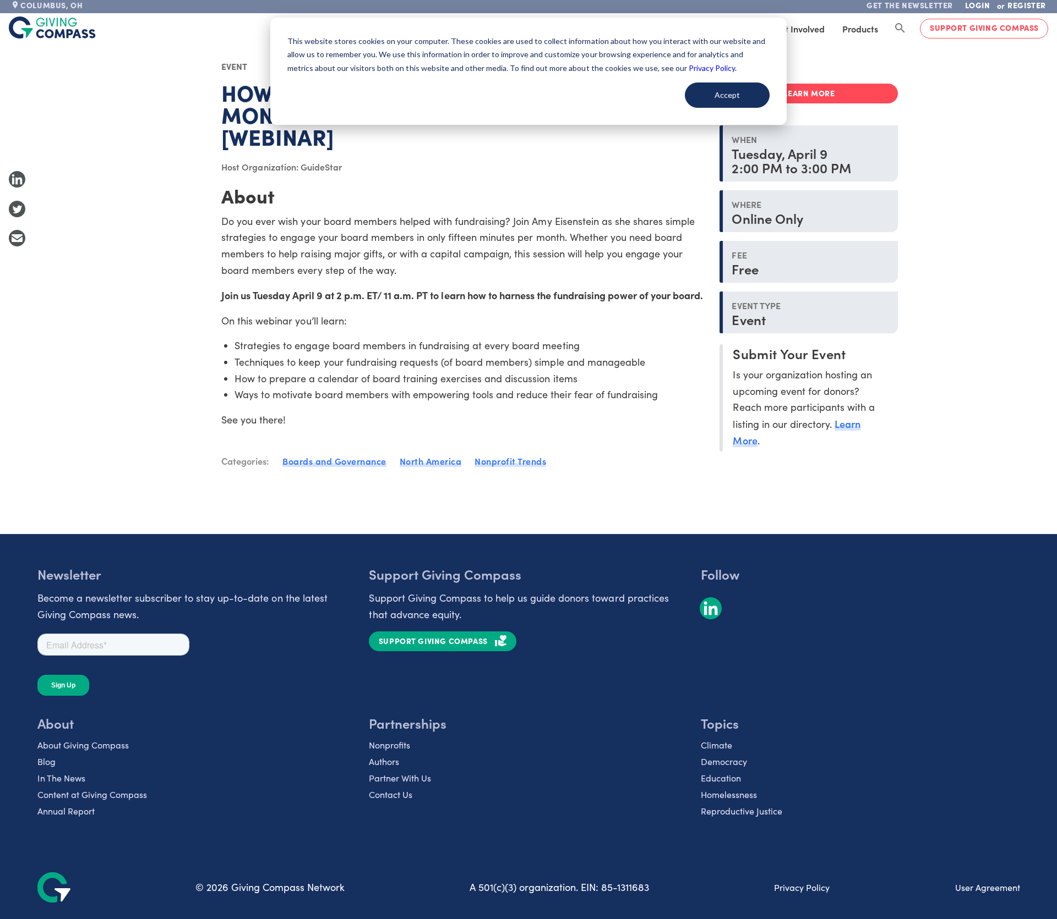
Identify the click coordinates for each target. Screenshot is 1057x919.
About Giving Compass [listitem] (83, 745)
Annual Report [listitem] (66, 811)
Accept (727, 95)
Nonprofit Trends (510, 461)
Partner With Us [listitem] (400, 778)
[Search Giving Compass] (900, 28)
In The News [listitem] (61, 778)
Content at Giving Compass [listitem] (92, 794)
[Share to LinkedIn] (17, 179)
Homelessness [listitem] (729, 794)
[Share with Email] (17, 238)
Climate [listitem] (716, 745)
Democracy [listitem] (724, 761)
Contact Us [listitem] (390, 794)
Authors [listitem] (384, 761)
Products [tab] (860, 29)
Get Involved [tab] (799, 29)
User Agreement (987, 887)
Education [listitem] (721, 778)
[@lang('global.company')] (52, 27)
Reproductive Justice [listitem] (741, 811)
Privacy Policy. (713, 68)
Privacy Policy (802, 887)
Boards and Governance (334, 461)
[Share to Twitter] (17, 209)
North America (431, 461)
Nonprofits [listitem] (389, 745)
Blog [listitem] (46, 761)
